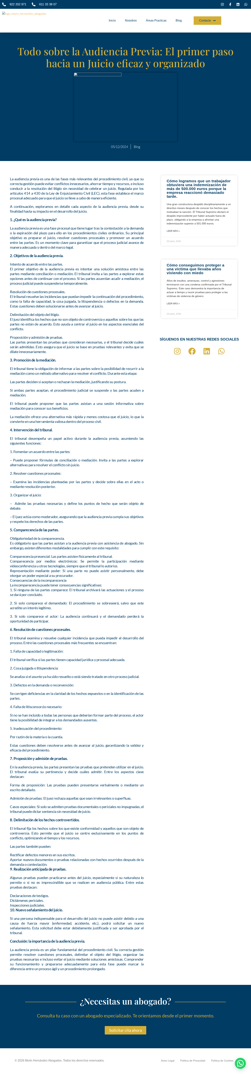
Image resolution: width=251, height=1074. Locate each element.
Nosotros (131, 20)
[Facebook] (192, 351)
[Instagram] (177, 351)
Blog (179, 20)
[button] (240, 1063)
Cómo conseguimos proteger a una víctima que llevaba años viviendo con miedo (195, 269)
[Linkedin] (206, 351)
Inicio (112, 20)
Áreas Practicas (156, 20)
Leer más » (173, 231)
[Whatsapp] (221, 351)
